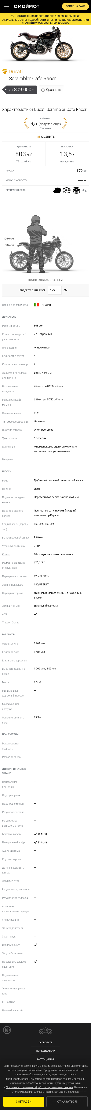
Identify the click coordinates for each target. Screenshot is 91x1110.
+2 (84, 190)
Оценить (48, 137)
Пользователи (45, 1051)
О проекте (45, 1042)
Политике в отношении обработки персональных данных (39, 1087)
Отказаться (67, 1101)
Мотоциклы (45, 1059)
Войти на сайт (75, 6)
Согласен (24, 1101)
